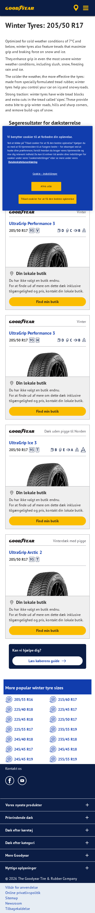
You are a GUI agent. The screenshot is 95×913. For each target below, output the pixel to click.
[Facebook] (9, 780)
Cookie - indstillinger (45, 173)
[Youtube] (22, 780)
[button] (86, 8)
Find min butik (47, 301)
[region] (47, 168)
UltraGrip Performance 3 (32, 223)
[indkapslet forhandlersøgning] (76, 8)
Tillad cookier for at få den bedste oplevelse (47, 199)
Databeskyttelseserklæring (22, 162)
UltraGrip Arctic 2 (25, 552)
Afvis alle (46, 186)
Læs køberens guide (44, 661)
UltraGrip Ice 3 (23, 442)
